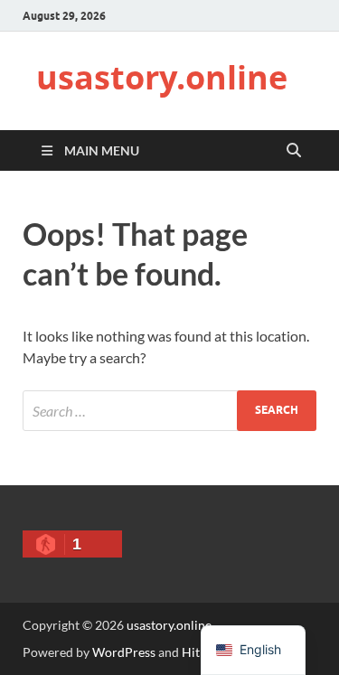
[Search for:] (169, 410)
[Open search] (293, 151)
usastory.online (161, 77)
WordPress (123, 652)
